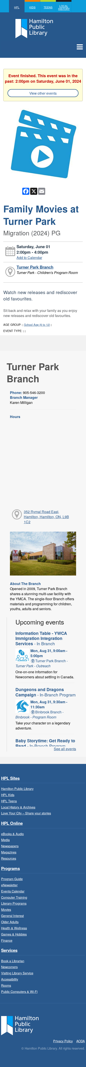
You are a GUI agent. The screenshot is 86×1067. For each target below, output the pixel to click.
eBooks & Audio (12, 833)
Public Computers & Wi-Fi (19, 991)
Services (9, 950)
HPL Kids (7, 794)
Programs (10, 868)
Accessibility (9, 979)
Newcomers (9, 966)
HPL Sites (10, 778)
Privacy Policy (63, 1041)
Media (5, 839)
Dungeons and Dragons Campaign (45, 692)
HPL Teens (9, 801)
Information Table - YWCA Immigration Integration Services (41, 638)
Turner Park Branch (35, 267)
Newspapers (10, 846)
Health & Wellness (14, 928)
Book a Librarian (12, 960)
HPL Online (12, 823)
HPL (16, 7)
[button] (80, 46)
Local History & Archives (18, 807)
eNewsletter (9, 885)
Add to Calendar (29, 257)
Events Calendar (12, 891)
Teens (48, 7)
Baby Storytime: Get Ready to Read (45, 743)
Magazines (8, 852)
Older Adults (10, 921)
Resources (8, 858)
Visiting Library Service (17, 973)
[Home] (20, 1025)
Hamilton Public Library (17, 788)
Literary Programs (13, 903)
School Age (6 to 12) (37, 325)
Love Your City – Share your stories (26, 813)
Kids (32, 7)
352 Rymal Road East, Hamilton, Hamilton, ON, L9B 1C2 (46, 516)
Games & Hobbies (14, 934)
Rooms (6, 985)
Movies (6, 909)
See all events (65, 748)
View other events (43, 93)
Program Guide (12, 878)
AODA (80, 1041)
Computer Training (14, 897)
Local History (64, 7)
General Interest (12, 915)
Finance (6, 940)
